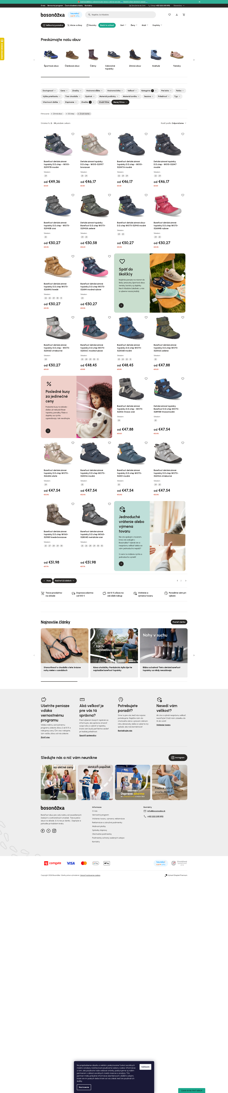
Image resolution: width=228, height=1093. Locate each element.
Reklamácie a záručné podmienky (107, 822)
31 (61, 298)
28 (86, 359)
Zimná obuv (57, 114)
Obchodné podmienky (102, 834)
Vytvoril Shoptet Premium (177, 875)
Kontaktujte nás (125, 730)
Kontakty (88, 6)
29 (54, 298)
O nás (43, 6)
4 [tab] (169, 681)
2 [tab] (95, 681)
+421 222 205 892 (163, 6)
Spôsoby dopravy (99, 830)
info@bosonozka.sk (156, 811)
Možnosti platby (99, 826)
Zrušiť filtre (104, 102)
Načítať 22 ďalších (63, 580)
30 (57, 298)
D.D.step (71, 114)
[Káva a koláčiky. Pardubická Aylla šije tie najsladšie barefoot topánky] (114, 645)
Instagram (179, 757)
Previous (34, 59)
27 (50, 546)
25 (46, 237)
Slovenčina (178, 6)
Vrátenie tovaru (163, 725)
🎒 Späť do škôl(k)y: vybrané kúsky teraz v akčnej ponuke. (99, 2)
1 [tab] (59, 681)
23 (82, 176)
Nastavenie (84, 1087)
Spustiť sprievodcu (87, 735)
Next (194, 59)
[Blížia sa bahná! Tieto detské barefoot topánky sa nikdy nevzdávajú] (164, 645)
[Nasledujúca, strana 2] (185, 580)
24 (46, 176)
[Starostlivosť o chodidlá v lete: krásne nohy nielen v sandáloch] (64, 645)
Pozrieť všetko (179, 622)
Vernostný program (55, 6)
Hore (49, 580)
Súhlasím (145, 1067)
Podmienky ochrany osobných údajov (108, 838)
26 (86, 546)
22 (119, 176)
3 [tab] (132, 681)
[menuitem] (53, 25)
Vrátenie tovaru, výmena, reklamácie (108, 819)
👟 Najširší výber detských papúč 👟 (134, 2)
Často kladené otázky (74, 6)
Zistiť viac (45, 737)
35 (102, 546)
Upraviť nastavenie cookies (90, 875)
